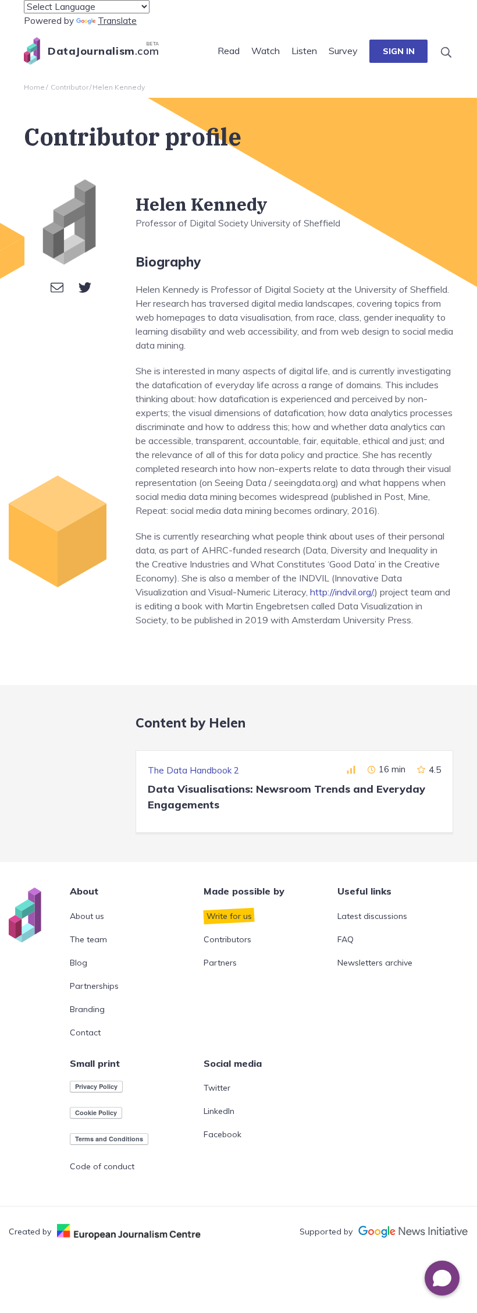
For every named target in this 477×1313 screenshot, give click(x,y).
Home (34, 87)
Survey (343, 50)
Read (229, 50)
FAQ (345, 939)
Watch (265, 50)
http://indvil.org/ (341, 592)
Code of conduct (102, 1166)
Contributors (227, 939)
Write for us (229, 916)
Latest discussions (372, 916)
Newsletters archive (374, 962)
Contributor (69, 87)
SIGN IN (399, 51)
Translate (117, 20)
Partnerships (94, 986)
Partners (220, 962)
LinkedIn (219, 1111)
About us (87, 916)
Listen (304, 50)
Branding (87, 1009)
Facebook (222, 1134)
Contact (85, 1032)
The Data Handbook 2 (193, 770)
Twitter (217, 1088)
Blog (78, 962)
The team (88, 939)
